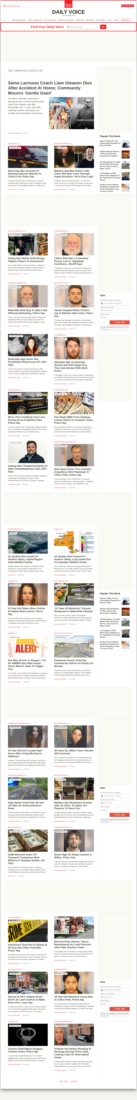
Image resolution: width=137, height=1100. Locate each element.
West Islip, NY (13, 143)
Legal (109, 20)
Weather (90, 20)
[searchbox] (14, 6)
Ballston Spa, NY (61, 283)
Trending (80, 20)
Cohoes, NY (13, 1021)
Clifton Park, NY (61, 231)
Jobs (116, 20)
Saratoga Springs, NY (63, 143)
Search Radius (105, 314)
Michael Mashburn (15, 133)
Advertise (125, 20)
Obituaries (100, 20)
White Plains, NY (14, 827)
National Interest (65, 20)
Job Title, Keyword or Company (110, 300)
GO (103, 27)
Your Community (35, 20)
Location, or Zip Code (107, 307)
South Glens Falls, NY (17, 231)
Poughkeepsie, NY (15, 529)
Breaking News (19, 20)
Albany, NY (58, 529)
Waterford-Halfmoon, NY (65, 442)
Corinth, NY (13, 581)
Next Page (64, 1081)
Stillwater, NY (60, 335)
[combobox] (13, 6)
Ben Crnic (13, 189)
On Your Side (50, 20)
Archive (74, 1081)
